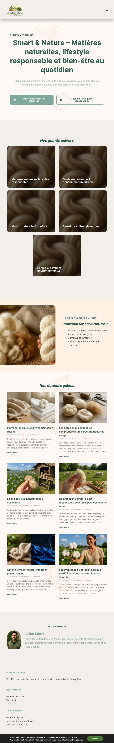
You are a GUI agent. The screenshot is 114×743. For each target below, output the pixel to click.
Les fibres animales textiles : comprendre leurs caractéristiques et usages (81, 431)
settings (79, 740)
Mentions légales (14, 717)
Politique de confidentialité (20, 721)
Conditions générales (17, 724)
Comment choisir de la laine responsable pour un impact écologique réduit (83, 502)
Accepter (95, 738)
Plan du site (12, 700)
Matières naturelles (16, 696)
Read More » (12, 453)
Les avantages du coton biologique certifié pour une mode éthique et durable (80, 573)
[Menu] (107, 9)
